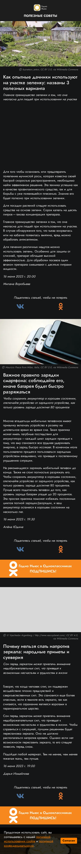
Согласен (69, 840)
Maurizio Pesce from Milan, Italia (22, 367)
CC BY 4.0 (71, 635)
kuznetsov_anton (31, 69)
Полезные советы (40, 16)
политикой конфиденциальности (28, 843)
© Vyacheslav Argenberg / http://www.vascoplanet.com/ (36, 635)
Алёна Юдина (13, 527)
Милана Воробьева (16, 284)
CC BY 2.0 (46, 367)
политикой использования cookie (27, 839)
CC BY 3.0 (46, 69)
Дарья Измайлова (16, 773)
